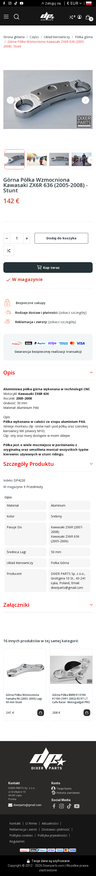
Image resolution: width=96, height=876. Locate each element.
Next (85, 100)
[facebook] (4, 3)
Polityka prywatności (52, 835)
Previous (10, 100)
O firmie (31, 823)
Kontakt (15, 823)
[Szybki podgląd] (25, 670)
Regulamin (17, 841)
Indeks (8, 480)
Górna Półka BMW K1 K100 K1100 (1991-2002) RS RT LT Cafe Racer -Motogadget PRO (71, 698)
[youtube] (21, 3)
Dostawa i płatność (56, 829)
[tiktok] (15, 3)
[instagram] (10, 3)
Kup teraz (51, 267)
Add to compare (8, 250)
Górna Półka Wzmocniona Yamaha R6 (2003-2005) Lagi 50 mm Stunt (24, 698)
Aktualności (50, 823)
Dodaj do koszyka (61, 238)
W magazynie (13, 487)
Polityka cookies (21, 835)
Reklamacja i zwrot (23, 829)
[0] (87, 17)
